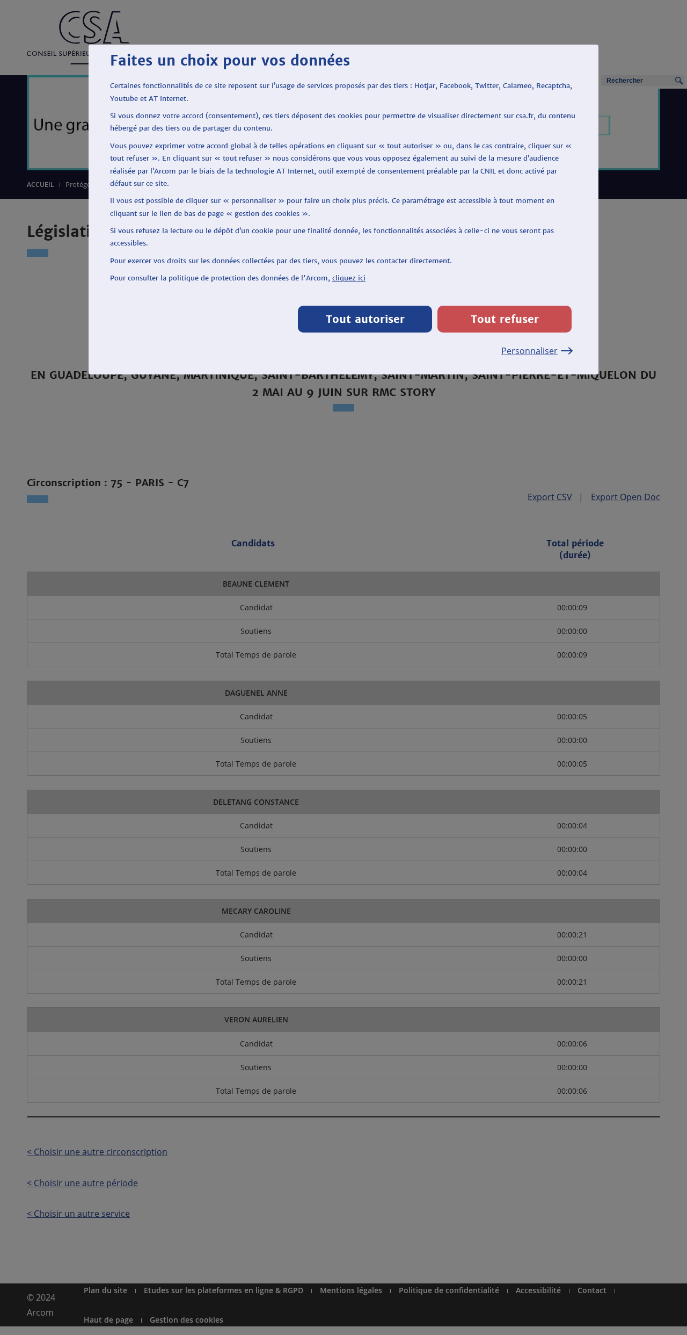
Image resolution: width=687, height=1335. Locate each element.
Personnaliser (529, 351)
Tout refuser (505, 319)
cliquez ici (349, 278)
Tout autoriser (365, 319)
